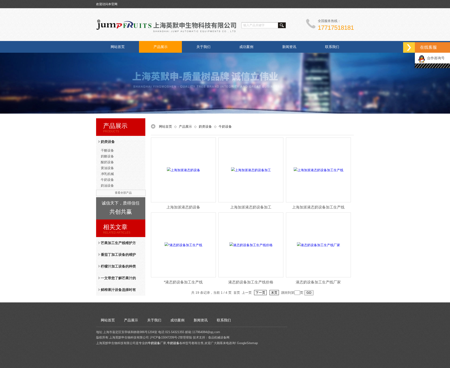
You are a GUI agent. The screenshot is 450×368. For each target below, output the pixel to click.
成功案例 (246, 47)
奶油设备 (107, 185)
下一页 (260, 292)
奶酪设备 (107, 156)
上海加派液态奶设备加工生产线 (318, 207)
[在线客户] (409, 47)
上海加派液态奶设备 (183, 207)
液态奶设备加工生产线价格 (250, 282)
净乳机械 (107, 174)
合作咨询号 (435, 58)
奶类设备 (108, 142)
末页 (274, 292)
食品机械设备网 (218, 337)
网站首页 (118, 47)
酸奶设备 (107, 162)
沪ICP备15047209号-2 (165, 337)
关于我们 (203, 47)
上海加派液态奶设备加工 (250, 207)
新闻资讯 (289, 47)
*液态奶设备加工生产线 (183, 282)
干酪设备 (107, 150)
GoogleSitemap (247, 343)
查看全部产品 (123, 192)
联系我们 (332, 47)
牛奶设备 (107, 180)
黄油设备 (107, 168)
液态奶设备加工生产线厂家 (318, 282)
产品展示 (161, 47)
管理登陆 (186, 337)
